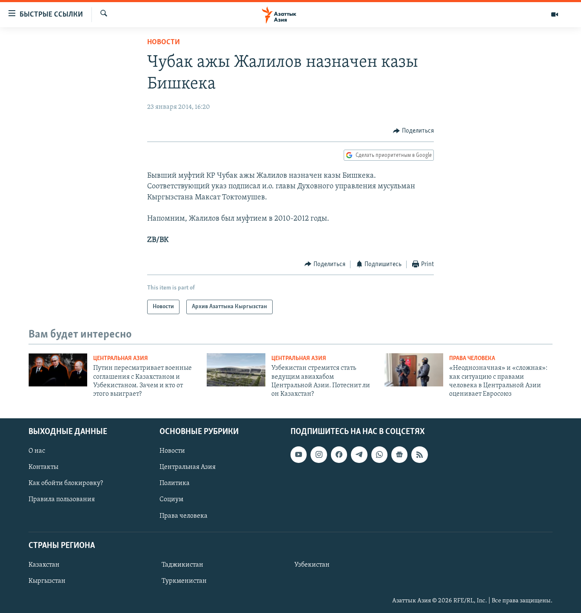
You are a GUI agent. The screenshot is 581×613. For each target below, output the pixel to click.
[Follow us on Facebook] (339, 454)
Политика (174, 483)
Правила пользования (61, 499)
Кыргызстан (47, 581)
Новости (163, 42)
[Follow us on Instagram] (318, 454)
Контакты (43, 467)
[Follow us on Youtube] (298, 454)
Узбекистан (312, 565)
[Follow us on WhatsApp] (379, 454)
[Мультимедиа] (554, 14)
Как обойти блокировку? (65, 483)
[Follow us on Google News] (399, 454)
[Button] (413, 130)
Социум (171, 499)
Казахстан (44, 565)
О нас (36, 451)
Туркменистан (184, 581)
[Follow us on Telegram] (359, 454)
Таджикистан (182, 565)
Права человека (472, 358)
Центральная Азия (120, 358)
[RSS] (419, 454)
